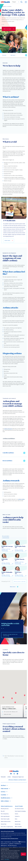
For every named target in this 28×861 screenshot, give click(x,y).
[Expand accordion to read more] (24, 453)
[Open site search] (21, 2)
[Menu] (26, 2)
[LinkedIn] (17, 774)
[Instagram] (14, 774)
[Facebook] (10, 774)
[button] (14, 453)
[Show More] (26, 55)
